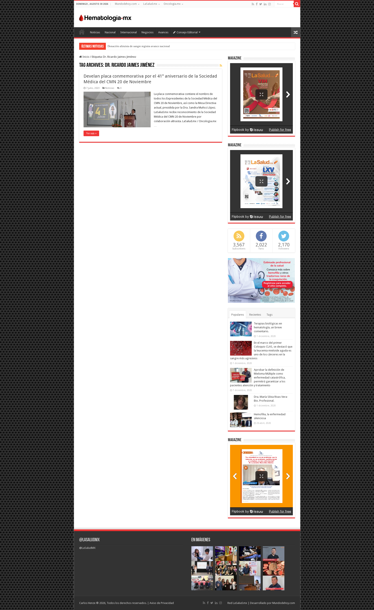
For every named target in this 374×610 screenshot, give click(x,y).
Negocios (147, 32)
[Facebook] (256, 4)
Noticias (95, 32)
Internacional (128, 32)
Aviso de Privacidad (162, 603)
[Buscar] (297, 4)
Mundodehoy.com (126, 3)
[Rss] (253, 4)
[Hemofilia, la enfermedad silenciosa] (241, 419)
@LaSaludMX (89, 540)
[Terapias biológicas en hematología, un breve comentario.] (241, 329)
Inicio (81, 31)
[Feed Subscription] (221, 65)
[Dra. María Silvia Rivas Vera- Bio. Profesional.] (241, 402)
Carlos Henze (87, 603)
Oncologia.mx (172, 3)
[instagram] (269, 4)
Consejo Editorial (187, 32)
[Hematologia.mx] (105, 17)
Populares (237, 314)
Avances (163, 32)
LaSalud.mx (150, 3)
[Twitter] (261, 4)
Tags (269, 314)
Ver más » (91, 133)
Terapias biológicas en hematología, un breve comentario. (268, 327)
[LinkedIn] (265, 4)
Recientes (255, 314)
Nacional (110, 32)
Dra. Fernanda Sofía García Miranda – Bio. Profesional (139, 46)
